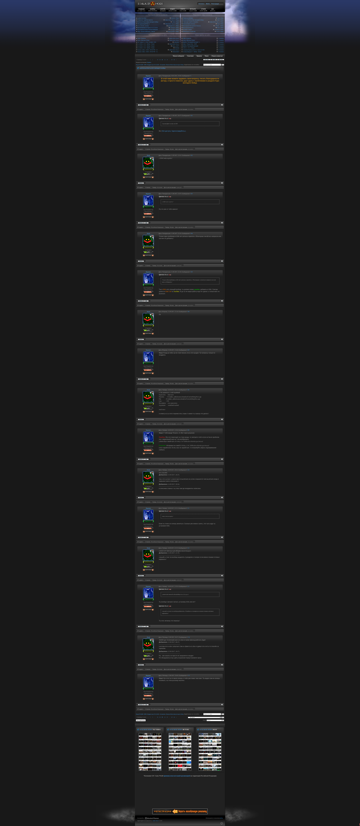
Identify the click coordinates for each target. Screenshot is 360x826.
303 (192, 194)
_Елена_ (217, 25)
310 (188, 470)
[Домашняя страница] (146, 105)
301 (192, 115)
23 (167, 59)
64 (174, 59)
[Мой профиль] (148, 86)
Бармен (149, 62)
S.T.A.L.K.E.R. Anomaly (143, 25)
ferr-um (218, 31)
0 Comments (221, 42)
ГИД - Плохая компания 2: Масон (146, 31)
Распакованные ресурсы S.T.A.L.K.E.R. (147, 27)
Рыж (218, 18)
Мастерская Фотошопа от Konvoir (192, 25)
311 (188, 508)
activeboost (217, 29)
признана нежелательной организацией (177, 776)
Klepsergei (172, 29)
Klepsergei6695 (171, 31)
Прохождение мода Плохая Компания (147, 29)
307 (188, 350)
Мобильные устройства (189, 31)
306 (188, 311)
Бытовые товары (187, 29)
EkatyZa (173, 18)
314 (189, 637)
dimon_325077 (175, 46)
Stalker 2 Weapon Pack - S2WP (190, 44)
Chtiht (173, 22)
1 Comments (221, 38)
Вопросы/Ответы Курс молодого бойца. (147, 22)
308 (188, 390)
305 (192, 272)
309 (188, 430)
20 (159, 59)
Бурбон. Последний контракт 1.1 (191, 42)
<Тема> (177, 18)
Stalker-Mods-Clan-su (170, 20)
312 (188, 548)
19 (157, 59)
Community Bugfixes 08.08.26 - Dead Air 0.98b (193, 50)
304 (192, 233)
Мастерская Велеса (188, 27)
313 (188, 586)
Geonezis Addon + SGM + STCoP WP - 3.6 (147, 50)
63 (171, 59)
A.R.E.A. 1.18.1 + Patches (189, 48)
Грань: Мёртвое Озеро (143, 40)
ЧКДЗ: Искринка (141, 38)
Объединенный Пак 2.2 (143, 24)
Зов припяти (162, 64)
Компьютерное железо (189, 24)
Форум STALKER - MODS (141, 64)
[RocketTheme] (152, 818)
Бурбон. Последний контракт (190, 46)
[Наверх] (221, 823)
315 (189, 675)
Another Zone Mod (141, 18)
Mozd (148, 155)
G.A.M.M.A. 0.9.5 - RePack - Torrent (145, 44)
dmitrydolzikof (176, 51)
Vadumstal (172, 27)
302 (192, 155)
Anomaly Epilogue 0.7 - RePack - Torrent (192, 51)
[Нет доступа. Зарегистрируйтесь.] (174, 131)
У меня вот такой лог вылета (145, 20)
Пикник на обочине (188, 18)
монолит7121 (171, 25)
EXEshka (177, 48)
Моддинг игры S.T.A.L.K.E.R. (153, 64)
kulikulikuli (176, 42)
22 (164, 59)
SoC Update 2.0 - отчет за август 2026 (146, 42)
